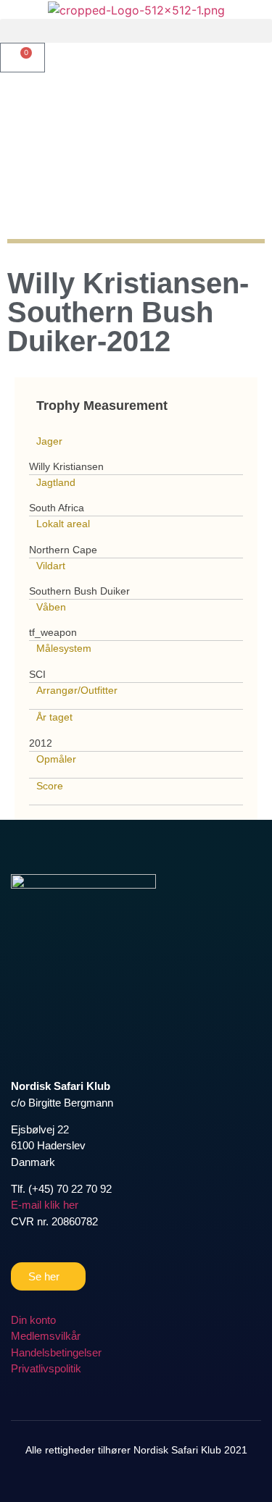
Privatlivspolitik (46, 1368)
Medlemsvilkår (46, 1336)
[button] (136, 31)
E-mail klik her (44, 1205)
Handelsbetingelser (56, 1352)
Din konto (33, 1320)
